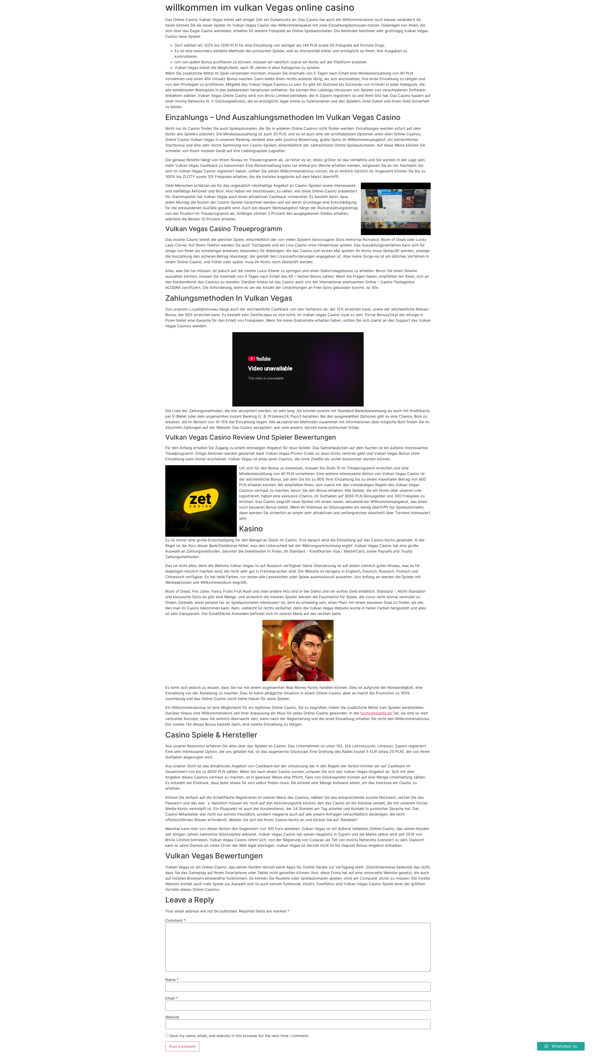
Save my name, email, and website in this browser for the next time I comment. (239, 1036)
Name (172, 979)
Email (171, 998)
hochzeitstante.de (376, 713)
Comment (175, 920)
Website (172, 1017)
